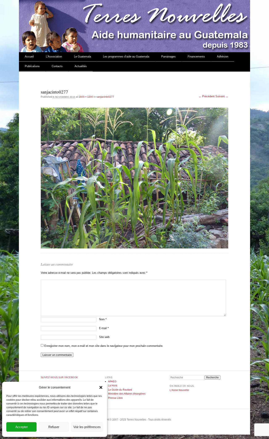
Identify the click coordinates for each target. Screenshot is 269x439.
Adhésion (222, 56)
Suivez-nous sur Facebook (59, 377)
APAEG (112, 381)
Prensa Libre (115, 397)
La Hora (112, 385)
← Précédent (207, 96)
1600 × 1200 (86, 96)
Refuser (53, 427)
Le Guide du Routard (120, 389)
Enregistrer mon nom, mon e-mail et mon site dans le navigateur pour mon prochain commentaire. (103, 345)
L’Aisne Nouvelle (179, 390)
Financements (196, 56)
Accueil (29, 56)
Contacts (57, 66)
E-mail (104, 328)
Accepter (21, 427)
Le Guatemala (82, 56)
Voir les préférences (87, 427)
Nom (103, 319)
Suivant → (221, 96)
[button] (101, 387)
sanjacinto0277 (105, 96)
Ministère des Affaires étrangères (126, 393)
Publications (32, 66)
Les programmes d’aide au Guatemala (126, 56)
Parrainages (168, 56)
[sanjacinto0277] (134, 178)
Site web (104, 337)
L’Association (54, 56)
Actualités (81, 66)
